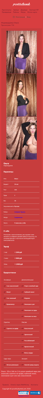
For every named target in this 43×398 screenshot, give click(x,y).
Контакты (34, 385)
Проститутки (6, 10)
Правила (5, 385)
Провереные (6, 12)
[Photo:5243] (21, 138)
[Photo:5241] (21, 52)
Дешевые (24, 10)
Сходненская (18, 217)
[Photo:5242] (21, 95)
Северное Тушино (19, 212)
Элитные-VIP (34, 10)
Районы (16, 12)
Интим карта (32, 12)
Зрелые (16, 10)
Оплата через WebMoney (20, 385)
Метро (23, 12)
